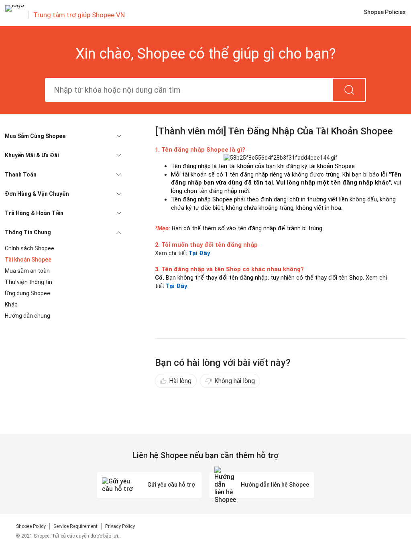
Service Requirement (75, 526)
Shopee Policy (31, 526)
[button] (63, 136)
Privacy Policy (120, 526)
